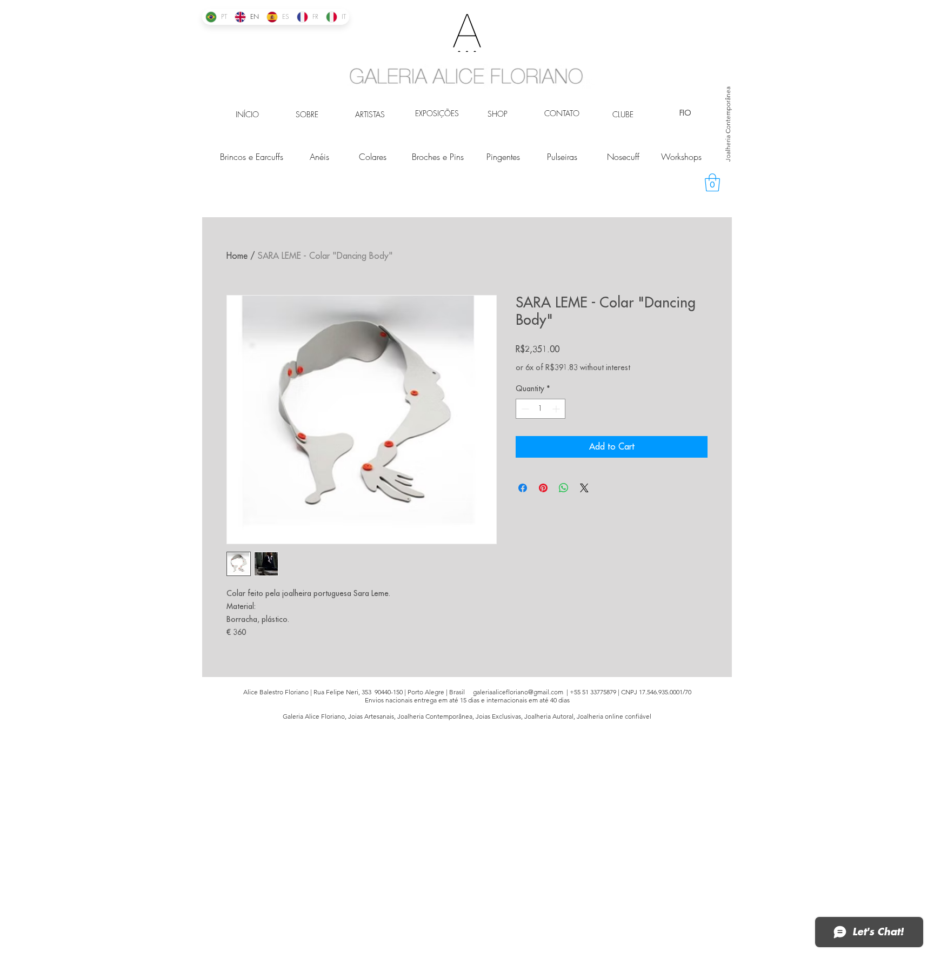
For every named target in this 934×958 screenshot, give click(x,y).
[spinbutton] (540, 408)
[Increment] (557, 408)
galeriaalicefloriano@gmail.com (518, 692)
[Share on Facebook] (522, 487)
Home (237, 256)
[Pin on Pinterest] (543, 487)
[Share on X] (584, 487)
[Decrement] (524, 408)
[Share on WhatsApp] (563, 487)
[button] (712, 182)
